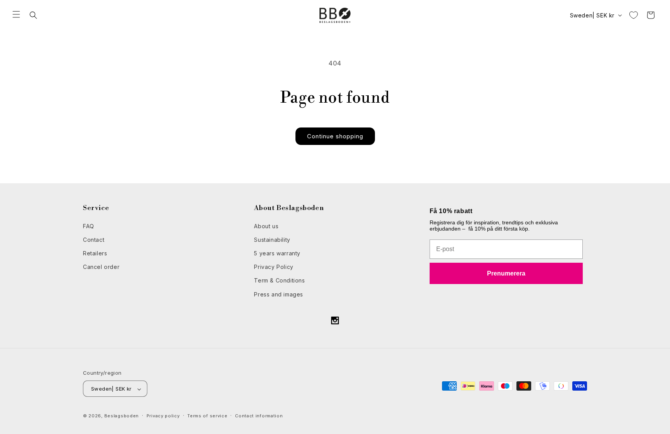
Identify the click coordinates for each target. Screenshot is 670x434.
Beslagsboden (121, 416)
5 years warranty (277, 253)
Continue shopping (335, 136)
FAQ (88, 225)
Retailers (95, 253)
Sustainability (272, 239)
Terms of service (207, 415)
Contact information (259, 415)
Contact (93, 239)
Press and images (278, 294)
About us (266, 225)
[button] (16, 14)
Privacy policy (163, 415)
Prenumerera (506, 273)
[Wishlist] (633, 15)
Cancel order (101, 267)
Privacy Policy (273, 267)
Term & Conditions (279, 280)
